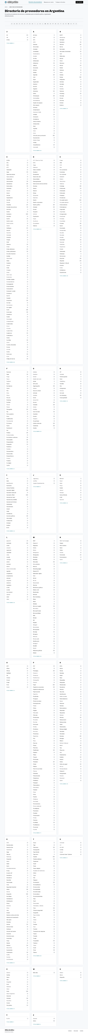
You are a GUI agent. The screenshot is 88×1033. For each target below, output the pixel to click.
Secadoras (9, 875)
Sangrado (8, 859)
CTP (7, 167)
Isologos (8, 523)
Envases (62, 223)
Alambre (35, 84)
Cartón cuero (9, 221)
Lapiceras (8, 550)
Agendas (35, 74)
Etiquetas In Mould (64, 263)
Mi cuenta (79, 2)
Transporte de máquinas (39, 931)
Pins (34, 738)
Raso (61, 677)
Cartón (8, 218)
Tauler (34, 863)
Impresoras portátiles (11, 499)
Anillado (35, 114)
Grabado (35, 404)
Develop (35, 186)
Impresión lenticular (11, 492)
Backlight (62, 39)
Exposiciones (63, 272)
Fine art (8, 397)
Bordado (62, 84)
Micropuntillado (37, 613)
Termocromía (36, 887)
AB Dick (35, 35)
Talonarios (35, 847)
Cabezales (8, 169)
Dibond (35, 190)
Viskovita (8, 996)
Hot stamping (63, 395)
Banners (62, 44)
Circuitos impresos (10, 253)
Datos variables (37, 169)
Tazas (34, 866)
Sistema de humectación (12, 917)
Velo (7, 979)
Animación (35, 116)
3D (7, 35)
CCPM (8, 160)
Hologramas (63, 388)
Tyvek (34, 947)
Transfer (35, 929)
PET (34, 666)
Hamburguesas (63, 376)
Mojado (35, 622)
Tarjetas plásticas (37, 859)
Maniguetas (36, 554)
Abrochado (36, 46)
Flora (7, 416)
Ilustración (9, 485)
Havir (61, 379)
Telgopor (35, 880)
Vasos (7, 977)
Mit (34, 620)
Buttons (62, 105)
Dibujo (34, 193)
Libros (7, 566)
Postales (35, 813)
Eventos (62, 265)
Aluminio (35, 107)
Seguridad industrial (11, 887)
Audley (34, 142)
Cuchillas (8, 340)
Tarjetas (35, 856)
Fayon (8, 383)
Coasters (8, 263)
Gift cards (35, 383)
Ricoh (61, 745)
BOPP (61, 35)
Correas (8, 302)
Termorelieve (36, 894)
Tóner (34, 950)
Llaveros (8, 583)
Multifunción (36, 641)
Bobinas (62, 70)
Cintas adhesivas (10, 249)
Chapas (8, 239)
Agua (34, 79)
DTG (34, 162)
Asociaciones (36, 137)
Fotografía (8, 444)
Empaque (62, 195)
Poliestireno (36, 778)
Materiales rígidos (37, 573)
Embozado (62, 193)
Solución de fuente (11, 931)
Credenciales (9, 323)
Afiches (35, 70)
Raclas (61, 670)
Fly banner (9, 423)
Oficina (8, 670)
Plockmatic (35, 759)
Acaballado (36, 51)
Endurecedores (63, 204)
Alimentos (35, 91)
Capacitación (9, 197)
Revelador (62, 733)
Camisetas (8, 188)
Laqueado (8, 552)
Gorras (34, 402)
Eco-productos (63, 169)
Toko (34, 917)
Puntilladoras (36, 824)
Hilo (61, 386)
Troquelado (36, 940)
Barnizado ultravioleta (65, 51)
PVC (34, 668)
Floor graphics (10, 414)
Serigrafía (8, 894)
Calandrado (9, 179)
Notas (61, 550)
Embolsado (62, 190)
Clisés (7, 260)
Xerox (61, 975)
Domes (34, 209)
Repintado (62, 710)
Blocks (61, 65)
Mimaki (34, 618)
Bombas (62, 81)
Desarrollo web (37, 176)
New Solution (63, 545)
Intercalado (9, 518)
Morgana (35, 634)
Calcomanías (9, 181)
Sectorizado (9, 882)
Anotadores (36, 119)
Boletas (61, 74)
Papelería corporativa (38, 687)
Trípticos (35, 943)
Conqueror (9, 293)
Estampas (62, 253)
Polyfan (35, 796)
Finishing (8, 400)
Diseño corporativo (37, 202)
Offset (7, 668)
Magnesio (35, 545)
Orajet (7, 682)
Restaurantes (63, 722)
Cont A (8, 295)
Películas (35, 715)
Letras (7, 561)
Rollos (61, 761)
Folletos (8, 432)
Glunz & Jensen (37, 390)
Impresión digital (10, 490)
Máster (34, 653)
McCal (34, 578)
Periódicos (35, 729)
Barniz (61, 46)
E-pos (61, 160)
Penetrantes (36, 717)
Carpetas (8, 204)
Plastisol (35, 752)
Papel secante (36, 691)
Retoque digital (63, 729)
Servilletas (8, 896)
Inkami (8, 509)
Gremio (35, 416)
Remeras (62, 703)
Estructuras (62, 256)
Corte (7, 309)
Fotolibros (8, 446)
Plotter (34, 764)
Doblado (35, 207)
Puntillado (35, 822)
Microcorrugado (37, 606)
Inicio (6, 7)
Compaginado (9, 284)
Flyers (7, 425)
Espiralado (62, 239)
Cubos (8, 337)
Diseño (34, 200)
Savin (7, 866)
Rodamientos (63, 754)
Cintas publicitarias (11, 251)
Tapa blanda (36, 852)
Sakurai (8, 854)
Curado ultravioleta (11, 344)
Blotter (61, 67)
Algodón (35, 88)
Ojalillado (8, 673)
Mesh (34, 601)
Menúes (35, 594)
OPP (7, 666)
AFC (34, 39)
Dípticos (35, 225)
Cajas (7, 172)
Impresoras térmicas (11, 502)
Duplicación (36, 216)
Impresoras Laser (10, 497)
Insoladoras (9, 513)
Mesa (34, 599)
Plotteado (35, 761)
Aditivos (35, 65)
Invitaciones (9, 520)
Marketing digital (37, 569)
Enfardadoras (63, 207)
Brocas (61, 98)
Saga (7, 852)
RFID (61, 666)
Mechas (35, 585)
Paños (34, 708)
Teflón (34, 873)
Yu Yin (8, 1018)
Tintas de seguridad (38, 910)
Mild (34, 615)
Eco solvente (63, 174)
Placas (34, 745)
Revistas (62, 736)
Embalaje (62, 186)
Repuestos (62, 712)
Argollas (35, 128)
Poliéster (35, 789)
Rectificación (63, 694)
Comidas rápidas (10, 279)
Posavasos (35, 810)
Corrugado (9, 307)
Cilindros (8, 244)
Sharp (7, 903)
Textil (34, 901)
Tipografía (35, 912)
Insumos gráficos (10, 516)
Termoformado (36, 891)
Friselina (8, 460)
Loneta (8, 590)
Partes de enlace (37, 701)
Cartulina (8, 216)
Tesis (34, 898)
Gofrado (35, 393)
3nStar (8, 39)
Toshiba (35, 924)
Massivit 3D (36, 571)
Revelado (62, 731)
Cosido (8, 316)
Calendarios (9, 183)
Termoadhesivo (37, 884)
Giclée (34, 381)
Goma (34, 397)
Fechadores (9, 386)
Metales (35, 604)
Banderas (62, 42)
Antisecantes (36, 123)
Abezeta (35, 44)
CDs (7, 162)
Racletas (62, 673)
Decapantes (36, 174)
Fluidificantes (9, 418)
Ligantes (8, 571)
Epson (61, 225)
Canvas (8, 195)
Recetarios (62, 687)
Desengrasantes (37, 181)
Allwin (34, 93)
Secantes (8, 880)
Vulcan (8, 1003)
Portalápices (36, 808)
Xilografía (62, 977)
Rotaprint (62, 771)
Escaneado (62, 228)
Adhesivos (35, 63)
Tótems (35, 952)
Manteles (35, 557)
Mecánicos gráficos (38, 587)
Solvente (8, 933)
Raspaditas (62, 680)
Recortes (62, 691)
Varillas (8, 975)
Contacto (70, 1030)
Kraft (61, 497)
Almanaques (36, 95)
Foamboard (9, 428)
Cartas (8, 211)
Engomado (62, 209)
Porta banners (36, 803)
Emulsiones (62, 197)
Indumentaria (9, 506)
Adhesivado (36, 60)
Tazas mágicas (36, 868)
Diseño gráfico (36, 204)
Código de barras (10, 358)
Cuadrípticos (9, 335)
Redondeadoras (63, 698)
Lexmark (8, 564)
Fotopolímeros (10, 456)
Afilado (34, 72)
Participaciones (36, 703)
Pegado (35, 710)
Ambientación (36, 109)
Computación (9, 288)
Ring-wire (62, 750)
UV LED (62, 847)
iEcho (7, 527)
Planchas (35, 747)
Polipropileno (36, 785)
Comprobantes (10, 286)
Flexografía (9, 409)
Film (7, 390)
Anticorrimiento (37, 121)
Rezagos (62, 738)
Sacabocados (9, 845)
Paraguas (35, 698)
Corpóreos (9, 300)
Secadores (9, 877)
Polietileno (35, 780)
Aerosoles (35, 67)
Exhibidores (62, 270)
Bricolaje (62, 95)
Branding (62, 93)
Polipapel (35, 782)
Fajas (7, 374)
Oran (7, 684)
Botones (62, 91)
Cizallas (8, 256)
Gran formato (36, 411)
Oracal (8, 680)
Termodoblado (36, 889)
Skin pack (8, 919)
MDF (34, 540)
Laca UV (8, 540)
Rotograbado (63, 773)
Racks (61, 668)
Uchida (61, 849)
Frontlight (8, 463)
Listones (8, 578)
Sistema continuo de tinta (12, 915)
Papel (34, 684)
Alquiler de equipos (37, 102)
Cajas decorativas (10, 174)
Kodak (61, 488)
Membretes (36, 592)
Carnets (8, 200)
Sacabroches (9, 847)
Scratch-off (9, 873)
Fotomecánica (9, 451)
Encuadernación (64, 200)
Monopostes (36, 629)
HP (60, 372)
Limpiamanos (9, 576)
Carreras (8, 209)
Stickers (8, 945)
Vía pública (9, 1005)
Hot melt (62, 393)
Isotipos (8, 525)
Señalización (9, 901)
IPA (7, 478)
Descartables (36, 179)
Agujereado (36, 81)
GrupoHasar (36, 421)
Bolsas (61, 77)
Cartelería (8, 214)
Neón (61, 547)
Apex (34, 126)
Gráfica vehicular (37, 423)
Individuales (9, 504)
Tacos (34, 842)
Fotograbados (9, 442)
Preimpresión (36, 815)
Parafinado (35, 696)
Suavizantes (9, 950)
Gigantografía (36, 386)
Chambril (8, 237)
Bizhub (61, 58)
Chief (7, 242)
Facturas (8, 372)
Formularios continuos (11, 437)
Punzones (35, 827)
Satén (7, 863)
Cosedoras (9, 314)
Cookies (81, 1030)
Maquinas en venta (48, 2)
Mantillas (35, 559)
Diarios (34, 188)
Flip (7, 411)
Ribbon (61, 740)
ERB (61, 162)
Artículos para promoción (39, 135)
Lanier (7, 545)
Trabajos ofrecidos (60, 2)
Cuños (8, 351)
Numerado (62, 554)
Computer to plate (10, 291)
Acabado (35, 49)
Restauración (63, 719)
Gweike (35, 428)
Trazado (35, 936)
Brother (62, 102)
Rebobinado (63, 684)
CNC (7, 165)
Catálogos (8, 228)
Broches (62, 100)
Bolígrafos (62, 79)
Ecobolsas (62, 172)
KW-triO (62, 478)
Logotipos (8, 585)
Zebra (34, 1021)
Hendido (62, 383)
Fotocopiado (9, 439)
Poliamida (35, 773)
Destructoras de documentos (40, 183)
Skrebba (8, 922)
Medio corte (36, 590)
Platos (34, 754)
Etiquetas (62, 260)
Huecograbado (63, 397)
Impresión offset (10, 495)
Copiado (8, 298)
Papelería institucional (38, 689)
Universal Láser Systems (66, 854)
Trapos (35, 933)
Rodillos (62, 757)
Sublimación (9, 952)
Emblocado (62, 188)
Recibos (62, 689)
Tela (34, 877)
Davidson (35, 172)
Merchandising (36, 597)
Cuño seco (9, 354)
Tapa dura (35, 854)
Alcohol (35, 86)
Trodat (34, 938)
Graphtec (35, 414)
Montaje (35, 632)
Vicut (7, 984)
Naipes (61, 543)
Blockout (62, 63)
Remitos (62, 705)
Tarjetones (35, 861)
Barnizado (62, 49)
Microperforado (37, 611)
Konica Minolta (63, 495)
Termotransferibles (37, 896)
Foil (7, 430)
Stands (8, 943)
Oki (7, 675)
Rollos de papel (63, 764)
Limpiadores (9, 573)
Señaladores (9, 898)
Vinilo (7, 991)
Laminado (8, 543)
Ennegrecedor (63, 214)
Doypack (35, 211)
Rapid (61, 675)
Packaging (35, 670)
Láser (7, 597)
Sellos (7, 889)
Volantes (8, 998)
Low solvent (9, 592)
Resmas (62, 717)
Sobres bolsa (9, 926)
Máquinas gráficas (37, 650)
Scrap (7, 870)
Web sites (35, 972)
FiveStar (8, 402)
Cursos (8, 347)
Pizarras (35, 743)
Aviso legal (76, 1030)
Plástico (35, 766)
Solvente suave (10, 936)
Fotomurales (9, 453)
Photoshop (35, 733)
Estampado (62, 251)
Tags (34, 845)
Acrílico (35, 58)
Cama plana (9, 186)
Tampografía (36, 849)
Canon (8, 193)
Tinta (34, 908)
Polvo (34, 794)
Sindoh (8, 912)
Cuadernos (9, 333)
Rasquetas (62, 682)
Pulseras (35, 820)
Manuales (35, 561)
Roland (61, 759)
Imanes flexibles (10, 488)
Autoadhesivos (36, 144)
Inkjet (7, 511)
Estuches (62, 258)
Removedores (63, 708)
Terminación (36, 882)
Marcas (35, 566)
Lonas (7, 587)
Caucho (8, 230)
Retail (61, 724)
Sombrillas (9, 938)
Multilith (35, 646)
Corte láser (9, 312)
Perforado (35, 724)
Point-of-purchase (37, 768)
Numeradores (63, 557)
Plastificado (36, 750)
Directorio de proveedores (35, 2)
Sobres (8, 924)
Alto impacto (36, 105)
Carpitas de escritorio (11, 207)
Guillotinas (35, 425)
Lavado (8, 557)
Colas (7, 267)
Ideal (7, 481)
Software (8, 929)
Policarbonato (36, 775)
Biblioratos (62, 56)
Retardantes (63, 726)
